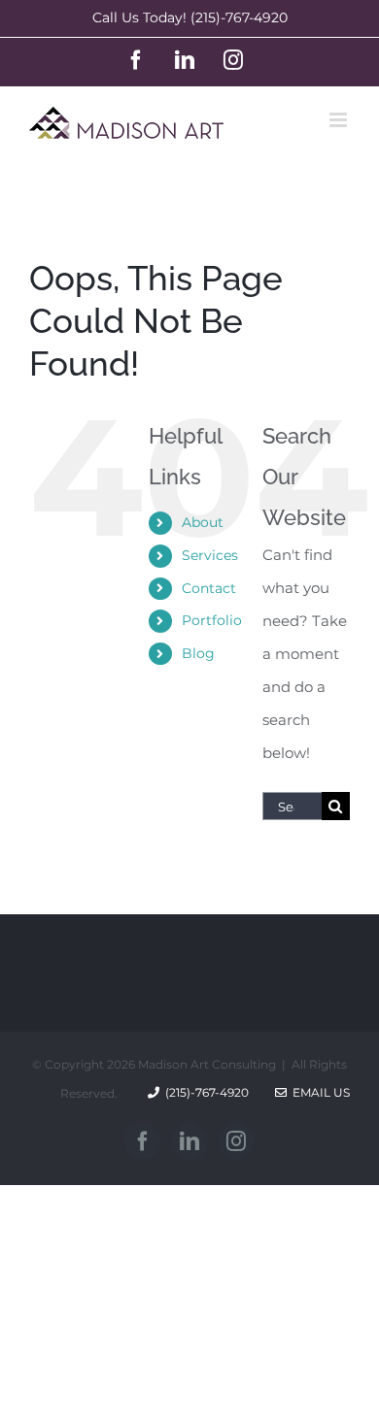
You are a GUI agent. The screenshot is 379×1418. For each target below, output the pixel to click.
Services (210, 555)
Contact (209, 588)
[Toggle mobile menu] (339, 120)
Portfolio (212, 620)
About (203, 522)
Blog (198, 653)
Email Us (318, 1092)
